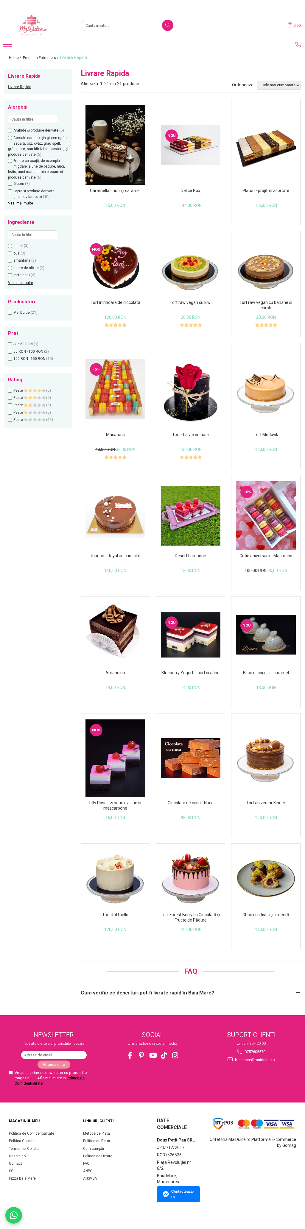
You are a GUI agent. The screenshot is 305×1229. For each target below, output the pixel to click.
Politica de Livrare (97, 1156)
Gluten (18, 184)
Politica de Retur (96, 1141)
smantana (21, 260)
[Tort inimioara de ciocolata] (115, 267)
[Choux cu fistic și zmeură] (266, 879)
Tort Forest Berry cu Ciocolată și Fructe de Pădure (190, 917)
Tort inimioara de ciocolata (115, 302)
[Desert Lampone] (191, 516)
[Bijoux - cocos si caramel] (266, 635)
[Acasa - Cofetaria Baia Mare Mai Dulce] (34, 25)
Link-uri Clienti (98, 1121)
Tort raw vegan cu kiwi (190, 302)
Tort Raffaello (115, 914)
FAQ (86, 1163)
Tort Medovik (266, 434)
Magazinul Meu (24, 1121)
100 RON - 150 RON (29, 359)
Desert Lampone (190, 555)
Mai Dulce (21, 312)
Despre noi (18, 1156)
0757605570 (254, 1052)
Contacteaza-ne (182, 1194)
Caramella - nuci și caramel (115, 190)
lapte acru (21, 275)
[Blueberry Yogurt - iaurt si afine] (191, 634)
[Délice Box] (191, 145)
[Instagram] (175, 1055)
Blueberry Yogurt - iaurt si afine (190, 672)
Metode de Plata (96, 1133)
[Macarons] (115, 389)
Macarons (115, 434)
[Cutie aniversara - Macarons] (266, 515)
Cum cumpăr (93, 1149)
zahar (18, 246)
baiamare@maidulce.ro (254, 1060)
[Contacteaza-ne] (298, 45)
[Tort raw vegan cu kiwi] (191, 267)
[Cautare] (167, 25)
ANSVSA (90, 1178)
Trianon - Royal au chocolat (115, 555)
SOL (12, 1171)
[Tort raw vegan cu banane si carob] (266, 267)
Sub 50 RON (23, 344)
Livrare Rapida (19, 87)
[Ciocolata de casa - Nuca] (191, 758)
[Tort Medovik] (266, 389)
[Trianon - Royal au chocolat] (115, 516)
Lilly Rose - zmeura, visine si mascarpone (115, 805)
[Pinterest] (141, 1055)
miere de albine (26, 268)
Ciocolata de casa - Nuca (191, 802)
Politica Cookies (22, 1141)
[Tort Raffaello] (115, 879)
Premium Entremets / (41, 58)
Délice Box (190, 190)
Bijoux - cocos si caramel (266, 672)
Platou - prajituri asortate (265, 190)
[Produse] (8, 46)
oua (16, 253)
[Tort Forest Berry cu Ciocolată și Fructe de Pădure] (191, 879)
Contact (15, 1163)
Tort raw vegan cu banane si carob (265, 305)
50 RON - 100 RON (28, 351)
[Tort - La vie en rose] (191, 389)
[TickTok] (164, 1055)
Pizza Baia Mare (22, 1178)
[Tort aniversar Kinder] (266, 758)
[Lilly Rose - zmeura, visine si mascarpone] (115, 758)
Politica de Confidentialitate (31, 1133)
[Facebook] (130, 1055)
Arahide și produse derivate (35, 130)
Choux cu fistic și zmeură (265, 914)
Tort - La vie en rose (190, 434)
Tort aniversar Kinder (265, 802)
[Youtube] (152, 1055)
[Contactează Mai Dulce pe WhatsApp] (13, 1215)
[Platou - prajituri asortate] (266, 145)
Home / (15, 58)
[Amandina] (115, 634)
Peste (18, 390)
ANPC (87, 1171)
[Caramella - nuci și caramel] (115, 145)
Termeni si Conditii (24, 1149)
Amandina (115, 672)
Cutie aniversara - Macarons (265, 555)
